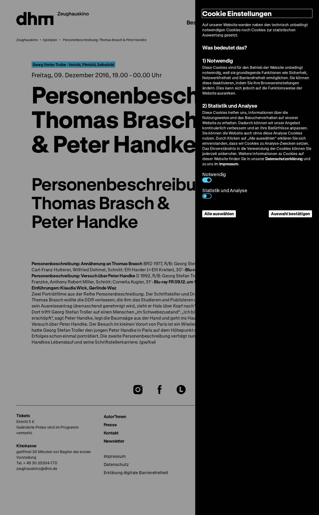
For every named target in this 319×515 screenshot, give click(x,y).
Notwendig (214, 174)
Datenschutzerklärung (284, 158)
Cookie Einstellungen (237, 13)
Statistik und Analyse (224, 190)
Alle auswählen (219, 213)
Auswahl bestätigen (290, 213)
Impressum (228, 164)
